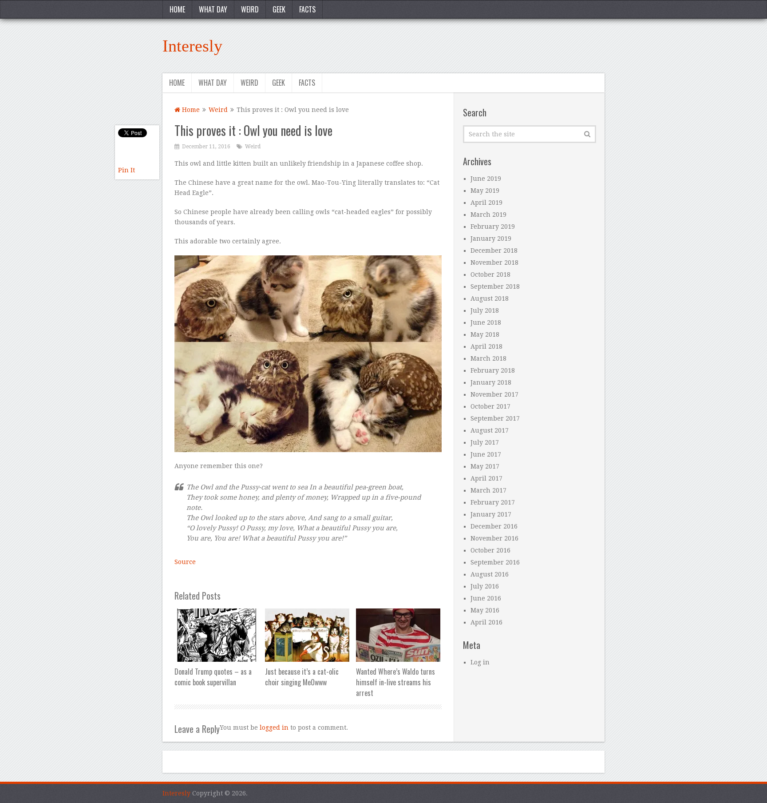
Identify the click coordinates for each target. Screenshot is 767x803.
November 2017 (494, 394)
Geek (279, 9)
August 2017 (489, 430)
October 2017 (490, 406)
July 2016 (484, 586)
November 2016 (494, 538)
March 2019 (488, 214)
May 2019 (484, 190)
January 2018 (490, 382)
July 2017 (484, 442)
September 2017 (495, 418)
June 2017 (485, 454)
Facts (307, 9)
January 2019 (490, 238)
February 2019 (492, 226)
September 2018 (495, 286)
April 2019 (486, 202)
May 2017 (484, 466)
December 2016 (494, 526)
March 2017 (488, 490)
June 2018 (485, 322)
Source (185, 561)
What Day (213, 9)
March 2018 (488, 358)
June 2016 (485, 598)
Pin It (126, 170)
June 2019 (485, 178)
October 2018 (490, 274)
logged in (274, 727)
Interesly (192, 45)
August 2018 (489, 298)
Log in (480, 662)
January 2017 (490, 514)
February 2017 (492, 502)
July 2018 (484, 310)
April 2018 (486, 346)
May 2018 (484, 334)
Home (177, 9)
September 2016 (495, 562)
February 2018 (492, 370)
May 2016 (484, 610)
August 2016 (489, 574)
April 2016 (486, 622)
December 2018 (494, 250)
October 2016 (490, 550)
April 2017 (486, 478)
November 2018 (494, 262)
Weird (250, 9)
